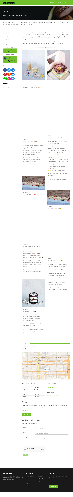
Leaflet (53, 379)
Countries (60, 2)
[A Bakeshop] (46, 366)
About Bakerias (30, 476)
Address (7, 36)
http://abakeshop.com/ (52, 395)
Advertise (40, 476)
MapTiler (56, 379)
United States (11, 15)
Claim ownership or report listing (9, 50)
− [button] (23, 356)
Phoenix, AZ (19, 15)
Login (66, 2)
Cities (52, 2)
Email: (24, 432)
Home (46, 2)
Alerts (7, 44)
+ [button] (23, 354)
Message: (25, 437)
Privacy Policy (30, 481)
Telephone (8, 39)
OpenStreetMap (62, 379)
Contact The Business (10, 47)
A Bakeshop (46, 369)
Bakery (7, 87)
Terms (28, 478)
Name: (25, 427)
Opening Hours (9, 42)
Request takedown (10, 54)
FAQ (28, 483)
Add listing (41, 478)
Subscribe (26, 414)
